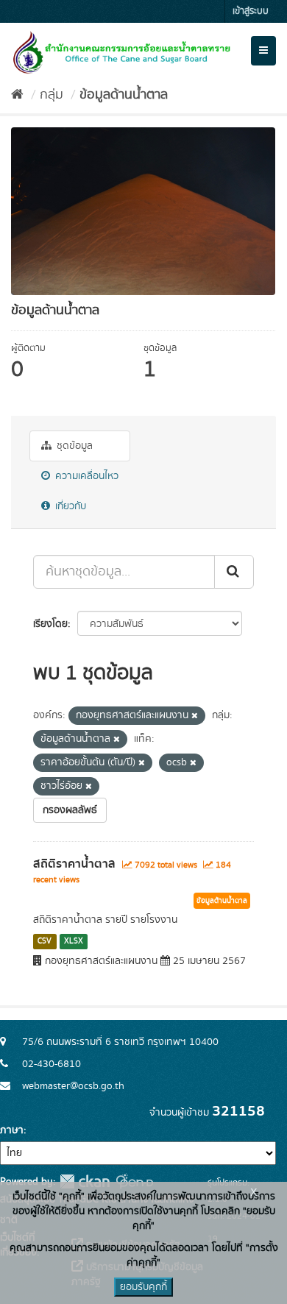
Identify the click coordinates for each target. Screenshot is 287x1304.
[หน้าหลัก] (17, 94)
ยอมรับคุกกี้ (143, 1287)
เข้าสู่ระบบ (251, 11)
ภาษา (12, 1130)
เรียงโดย (50, 624)
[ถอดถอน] (194, 716)
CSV (45, 941)
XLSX (73, 941)
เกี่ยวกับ (69, 506)
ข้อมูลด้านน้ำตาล (123, 94)
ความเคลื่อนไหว (85, 476)
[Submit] (234, 572)
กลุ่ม (51, 94)
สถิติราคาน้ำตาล (74, 864)
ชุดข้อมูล (73, 446)
